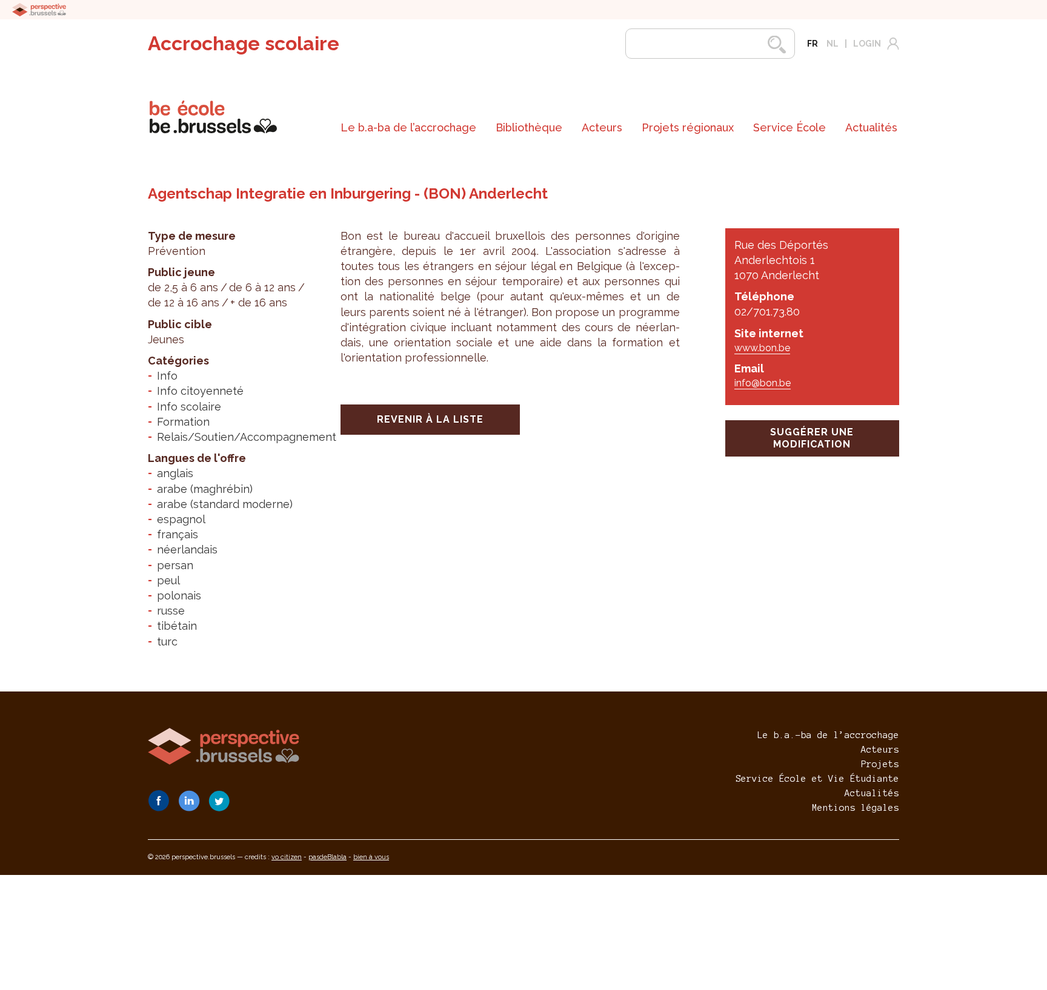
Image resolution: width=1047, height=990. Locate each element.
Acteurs (602, 127)
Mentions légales (855, 808)
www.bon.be (762, 348)
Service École (789, 127)
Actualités (871, 127)
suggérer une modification (812, 438)
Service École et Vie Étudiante (817, 779)
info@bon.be (762, 383)
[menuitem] (408, 128)
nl (832, 43)
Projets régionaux (688, 127)
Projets (880, 764)
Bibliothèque (529, 127)
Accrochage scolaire (243, 43)
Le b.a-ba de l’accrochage (408, 127)
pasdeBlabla (327, 857)
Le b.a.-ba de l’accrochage (828, 735)
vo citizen (286, 857)
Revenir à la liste (430, 419)
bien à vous (371, 857)
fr (812, 43)
